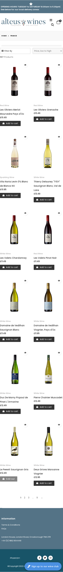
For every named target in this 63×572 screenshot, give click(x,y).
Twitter (45, 558)
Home (4, 36)
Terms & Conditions (10, 524)
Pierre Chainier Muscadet (48, 397)
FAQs (3, 528)
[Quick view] (25, 64)
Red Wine (4, 105)
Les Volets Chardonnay (13, 257)
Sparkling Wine (7, 177)
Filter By (8, 50)
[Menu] (51, 20)
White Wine (39, 177)
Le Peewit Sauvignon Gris (14, 469)
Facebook (39, 558)
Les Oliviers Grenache (46, 109)
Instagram (50, 558)
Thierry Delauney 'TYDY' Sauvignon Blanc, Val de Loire (47, 186)
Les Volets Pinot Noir (45, 257)
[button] (48, 51)
